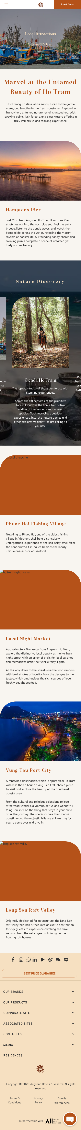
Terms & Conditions (14, 1100)
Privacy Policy (38, 1100)
